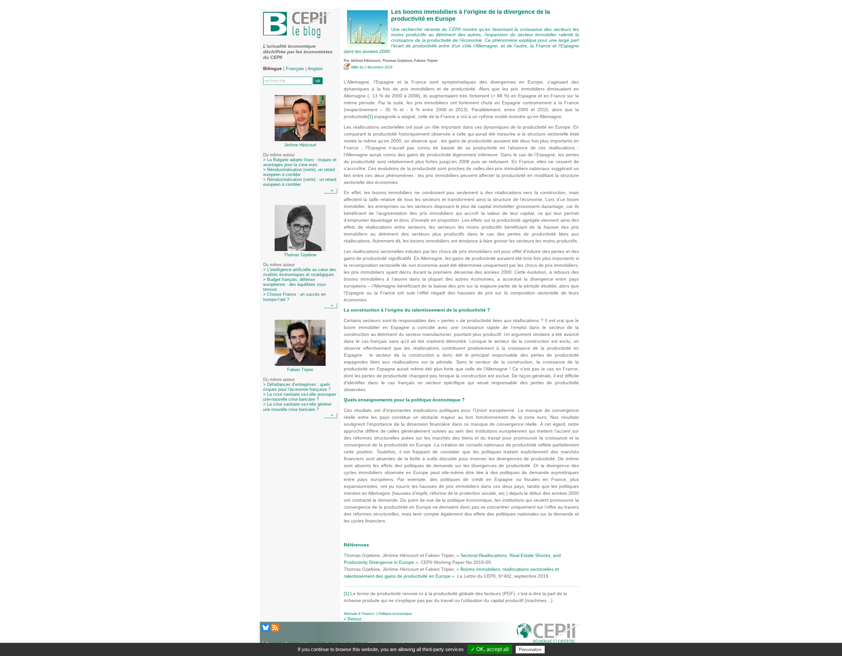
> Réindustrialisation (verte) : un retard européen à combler (299, 182)
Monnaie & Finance (359, 614)
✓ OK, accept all (490, 649)
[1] (370, 116)
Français (295, 68)
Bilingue (272, 68)
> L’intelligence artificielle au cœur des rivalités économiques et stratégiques (299, 272)
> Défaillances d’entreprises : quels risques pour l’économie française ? (297, 387)
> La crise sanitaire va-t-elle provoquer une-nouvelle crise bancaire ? (299, 397)
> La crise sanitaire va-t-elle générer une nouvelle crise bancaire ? (297, 407)
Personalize (530, 649)
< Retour (353, 618)
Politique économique (395, 614)
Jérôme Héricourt (365, 61)
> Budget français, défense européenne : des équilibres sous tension (294, 284)
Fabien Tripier (426, 61)
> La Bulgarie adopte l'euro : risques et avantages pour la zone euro (299, 162)
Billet (354, 67)
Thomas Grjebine (397, 61)
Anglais (315, 68)
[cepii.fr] (549, 634)
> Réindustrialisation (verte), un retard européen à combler (299, 172)
